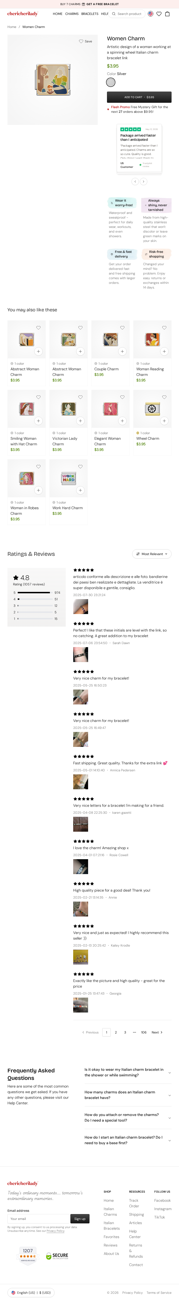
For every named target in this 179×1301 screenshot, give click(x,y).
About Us (111, 1253)
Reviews (110, 1245)
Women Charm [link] (33, 27)
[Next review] (143, 181)
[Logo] (22, 14)
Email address (18, 1211)
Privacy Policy (55, 1231)
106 (144, 1032)
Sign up (80, 1219)
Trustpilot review (147, 165)
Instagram (163, 1208)
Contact (136, 1264)
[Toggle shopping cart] (167, 14)
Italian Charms (110, 1211)
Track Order (134, 1203)
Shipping (136, 1214)
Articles (135, 1222)
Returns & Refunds (136, 1251)
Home (11, 27)
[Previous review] (135, 181)
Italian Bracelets (112, 1225)
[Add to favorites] (38, 327)
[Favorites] (159, 14)
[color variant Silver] (110, 82)
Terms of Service (159, 1293)
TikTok (159, 1217)
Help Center (135, 1234)
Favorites (111, 1236)
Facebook (162, 1200)
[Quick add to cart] (38, 351)
